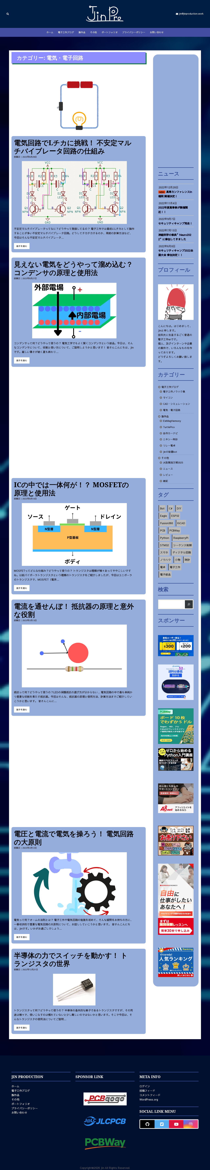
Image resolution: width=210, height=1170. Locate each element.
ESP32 (175, 515)
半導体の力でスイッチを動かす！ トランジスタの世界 (71, 959)
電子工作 (175, 567)
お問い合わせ (157, 32)
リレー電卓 (169, 445)
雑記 (165, 481)
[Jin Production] (105, 13)
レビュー (168, 474)
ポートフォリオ (110, 32)
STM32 (164, 545)
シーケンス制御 (182, 545)
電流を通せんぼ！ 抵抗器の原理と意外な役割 (74, 610)
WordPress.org (148, 1099)
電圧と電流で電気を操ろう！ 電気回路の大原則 (74, 837)
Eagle (163, 515)
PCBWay (174, 530)
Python (164, 538)
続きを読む (21, 246)
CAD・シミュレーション (176, 403)
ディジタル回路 (181, 552)
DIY (179, 508)
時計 (187, 559)
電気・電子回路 (171, 410)
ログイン (144, 1086)
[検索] (189, 604)
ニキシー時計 (170, 439)
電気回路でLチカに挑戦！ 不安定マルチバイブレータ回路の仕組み (72, 146)
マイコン (168, 397)
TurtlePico (169, 427)
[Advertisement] (78, 422)
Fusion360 (166, 523)
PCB (162, 530)
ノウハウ (165, 559)
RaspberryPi (180, 538)
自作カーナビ (170, 433)
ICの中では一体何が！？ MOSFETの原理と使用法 (71, 488)
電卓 (162, 567)
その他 (93, 32)
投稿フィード (147, 1090)
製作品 (82, 32)
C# (170, 508)
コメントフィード (149, 1095)
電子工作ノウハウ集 (174, 391)
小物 (177, 559)
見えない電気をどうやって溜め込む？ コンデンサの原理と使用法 (73, 268)
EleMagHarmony (172, 420)
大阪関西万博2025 (173, 462)
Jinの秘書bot (170, 451)
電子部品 (165, 574)
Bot (162, 508)
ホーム (49, 32)
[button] (8, 13)
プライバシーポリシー (133, 32)
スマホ (164, 552)
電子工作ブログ (66, 32)
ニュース (168, 468)
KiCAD (181, 523)
